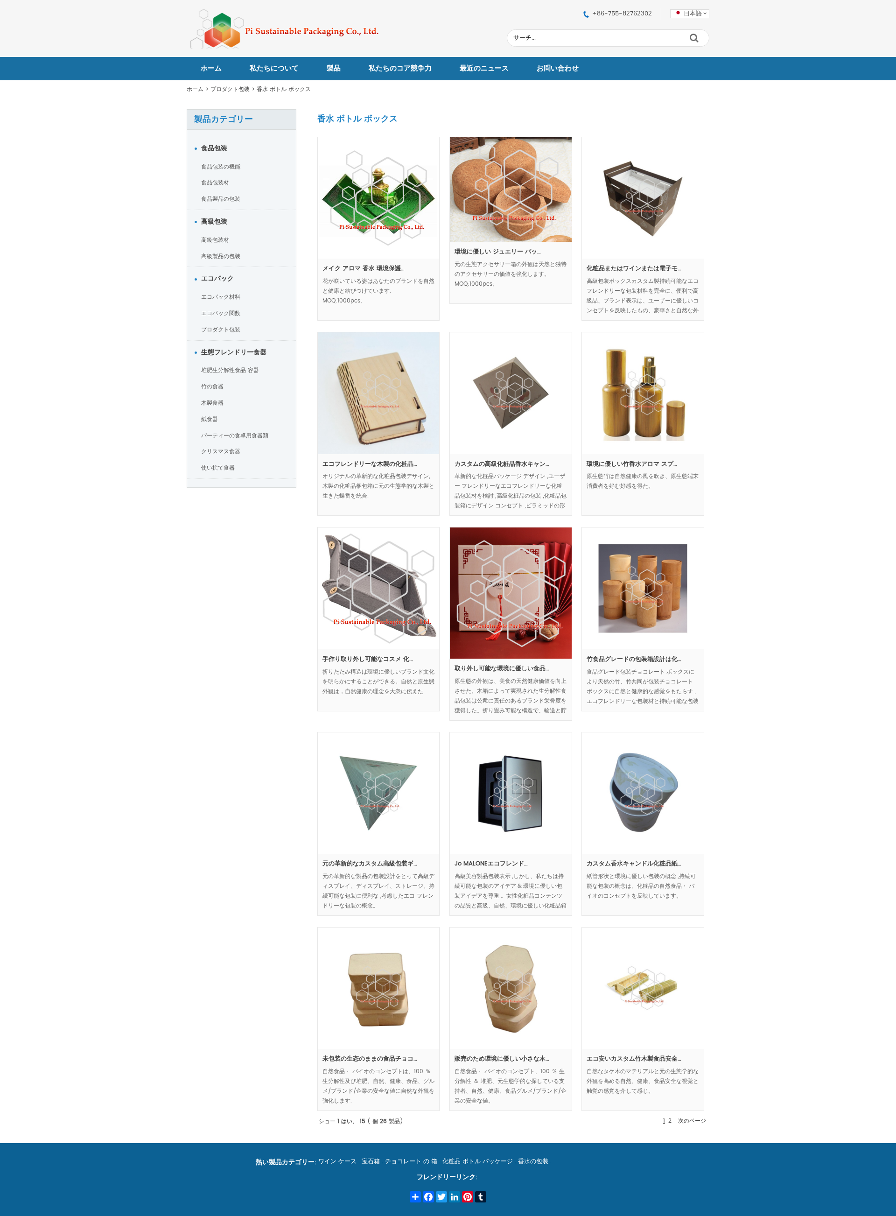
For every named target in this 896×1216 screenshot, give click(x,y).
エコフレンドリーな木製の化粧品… (369, 464)
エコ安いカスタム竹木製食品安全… (634, 1059)
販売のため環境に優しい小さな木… (502, 1059)
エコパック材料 (220, 297)
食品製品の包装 (220, 199)
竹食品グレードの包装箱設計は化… (634, 659)
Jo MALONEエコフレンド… (491, 864)
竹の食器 (212, 386)
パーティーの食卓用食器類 (234, 435)
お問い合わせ (558, 68)
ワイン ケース (337, 1162)
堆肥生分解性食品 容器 (230, 370)
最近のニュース (484, 68)
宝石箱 (371, 1162)
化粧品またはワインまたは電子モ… (634, 269)
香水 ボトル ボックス (284, 89)
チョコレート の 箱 (411, 1162)
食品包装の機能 (220, 166)
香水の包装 (533, 1162)
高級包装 (214, 221)
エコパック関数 (220, 313)
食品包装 (214, 148)
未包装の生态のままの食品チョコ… (369, 1059)
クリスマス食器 (220, 451)
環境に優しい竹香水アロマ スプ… (632, 464)
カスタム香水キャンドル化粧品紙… (634, 864)
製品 (334, 68)
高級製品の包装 (220, 256)
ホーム (211, 68)
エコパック (217, 278)
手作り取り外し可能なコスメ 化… (367, 659)
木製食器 (212, 403)
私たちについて (274, 68)
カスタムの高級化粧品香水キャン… (502, 464)
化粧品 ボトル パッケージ (477, 1162)
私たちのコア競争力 (400, 68)
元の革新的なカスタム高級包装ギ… (369, 864)
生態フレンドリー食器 (233, 352)
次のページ (692, 1121)
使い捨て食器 (218, 468)
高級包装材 (215, 240)
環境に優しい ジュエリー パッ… (498, 252)
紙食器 (209, 419)
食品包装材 (215, 182)
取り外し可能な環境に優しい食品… (502, 669)
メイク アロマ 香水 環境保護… (363, 269)
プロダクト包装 (230, 89)
